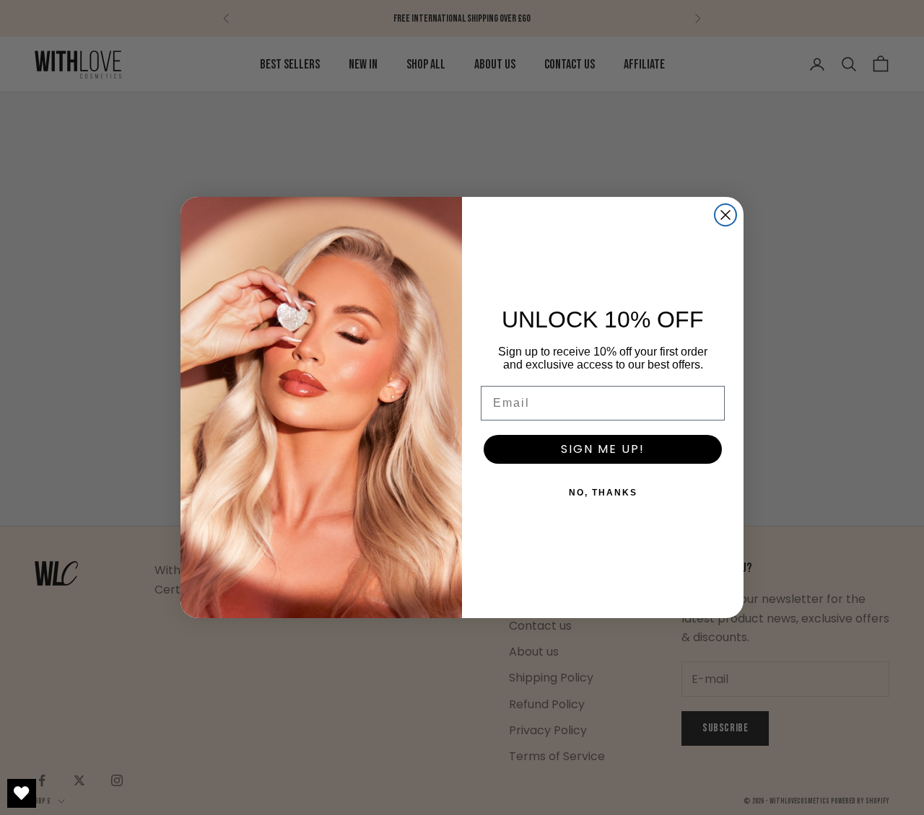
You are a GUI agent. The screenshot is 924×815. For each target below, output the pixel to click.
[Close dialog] (725, 215)
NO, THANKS (603, 493)
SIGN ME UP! (603, 449)
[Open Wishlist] (21, 793)
